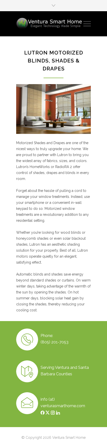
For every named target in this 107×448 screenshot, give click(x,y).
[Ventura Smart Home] (49, 24)
